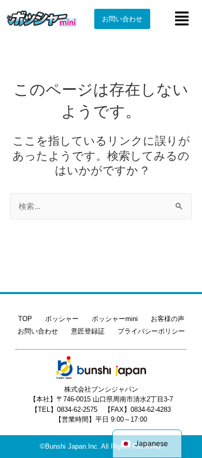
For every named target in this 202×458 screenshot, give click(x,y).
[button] (181, 18)
